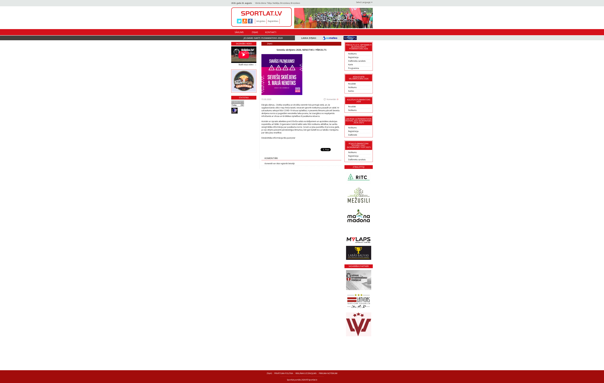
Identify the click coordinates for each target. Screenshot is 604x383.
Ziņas (255, 32)
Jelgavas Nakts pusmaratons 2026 (263, 37)
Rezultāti (352, 83)
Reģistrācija (353, 57)
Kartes (351, 91)
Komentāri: (332, 99)
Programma (353, 68)
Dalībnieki (352, 135)
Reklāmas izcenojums (306, 373)
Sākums (239, 32)
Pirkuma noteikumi (328, 373)
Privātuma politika (283, 373)
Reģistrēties (273, 21)
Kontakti (270, 32)
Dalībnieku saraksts (357, 61)
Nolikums (352, 53)
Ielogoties (260, 21)
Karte (350, 64)
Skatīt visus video (246, 65)
